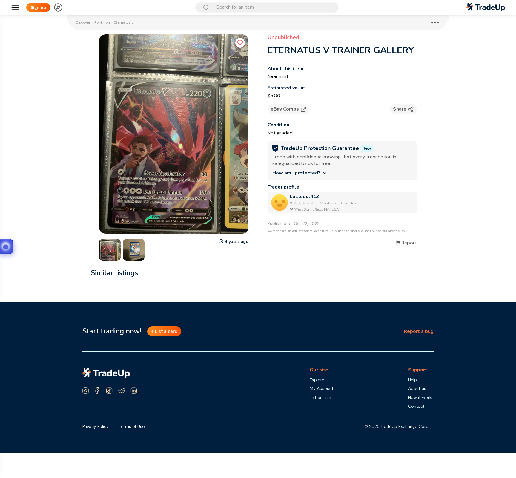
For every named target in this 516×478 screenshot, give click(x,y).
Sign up (38, 7)
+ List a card (164, 331)
